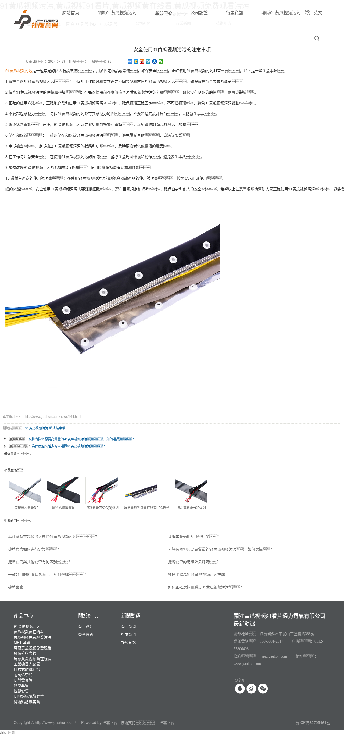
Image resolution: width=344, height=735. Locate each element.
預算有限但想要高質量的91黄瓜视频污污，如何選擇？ (81, 439)
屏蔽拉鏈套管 (25, 653)
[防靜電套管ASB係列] (191, 490)
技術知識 (128, 642)
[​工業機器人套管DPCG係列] (24, 490)
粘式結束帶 (57, 428)
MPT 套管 (22, 642)
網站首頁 (70, 12)
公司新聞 (128, 626)
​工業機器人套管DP (24, 507)
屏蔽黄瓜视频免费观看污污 (36, 647)
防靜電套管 (23, 680)
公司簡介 (85, 626)
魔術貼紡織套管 (63, 507)
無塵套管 (21, 685)
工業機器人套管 (27, 663)
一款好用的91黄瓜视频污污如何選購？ (48, 574)
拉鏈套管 (21, 690)
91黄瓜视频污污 (36, 428)
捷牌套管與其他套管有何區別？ (40, 561)
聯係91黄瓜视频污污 (281, 12)
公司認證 (199, 12)
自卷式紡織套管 (27, 669)
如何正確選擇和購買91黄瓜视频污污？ (206, 587)
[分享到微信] (161, 61)
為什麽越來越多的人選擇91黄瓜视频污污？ (69, 446)
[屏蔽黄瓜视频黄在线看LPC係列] (146, 490)
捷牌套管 (15, 587)
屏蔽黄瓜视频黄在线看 (32, 658)
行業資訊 (234, 12)
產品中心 (163, 12)
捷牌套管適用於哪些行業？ (194, 536)
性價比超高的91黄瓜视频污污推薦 (196, 574)
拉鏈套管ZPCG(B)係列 (102, 507)
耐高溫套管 (23, 674)
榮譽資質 (85, 634)
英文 (318, 12)
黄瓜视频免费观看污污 (32, 637)
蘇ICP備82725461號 (313, 722)
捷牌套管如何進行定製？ (34, 549)
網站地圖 (7, 732)
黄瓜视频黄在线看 (29, 631)
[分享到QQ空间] (136, 61)
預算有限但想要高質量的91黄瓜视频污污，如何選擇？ (221, 549)
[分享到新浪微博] (142, 61)
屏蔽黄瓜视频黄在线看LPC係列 (146, 507)
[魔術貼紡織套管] (63, 490)
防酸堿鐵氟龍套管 (29, 696)
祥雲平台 (109, 722)
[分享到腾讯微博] (148, 61)
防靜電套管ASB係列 (191, 507)
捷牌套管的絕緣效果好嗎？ (194, 561)
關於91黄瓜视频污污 (117, 12)
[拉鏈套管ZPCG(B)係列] (102, 490)
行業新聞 (128, 634)
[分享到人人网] (154, 61)
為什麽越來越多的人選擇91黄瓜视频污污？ (53, 536)
